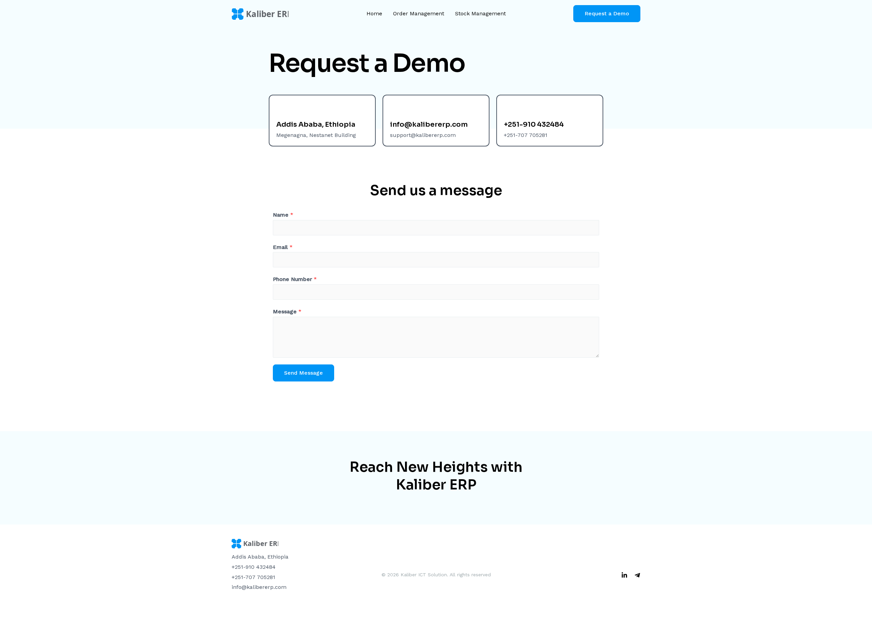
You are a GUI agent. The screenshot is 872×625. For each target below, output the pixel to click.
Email (283, 247)
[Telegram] (637, 575)
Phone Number (295, 279)
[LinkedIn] (624, 575)
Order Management (418, 13)
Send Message (303, 373)
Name (283, 215)
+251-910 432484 (534, 124)
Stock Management (480, 13)
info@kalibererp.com (429, 124)
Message (287, 311)
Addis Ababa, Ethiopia (315, 124)
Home (374, 13)
